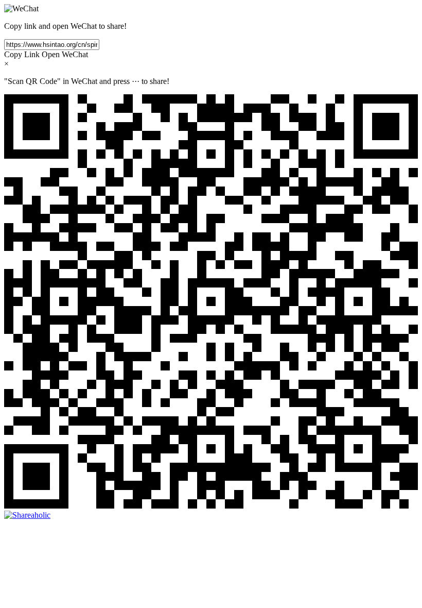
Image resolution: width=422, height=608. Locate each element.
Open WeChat (65, 54)
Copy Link (22, 54)
